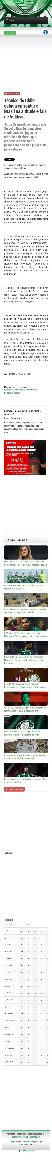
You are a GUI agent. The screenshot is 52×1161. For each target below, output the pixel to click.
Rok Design (31, 1141)
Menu (12, 20)
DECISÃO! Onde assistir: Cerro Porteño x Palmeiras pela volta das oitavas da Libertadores (25, 685)
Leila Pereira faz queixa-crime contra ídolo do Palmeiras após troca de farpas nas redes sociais (25, 563)
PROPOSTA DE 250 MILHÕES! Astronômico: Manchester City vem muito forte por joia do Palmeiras (23, 660)
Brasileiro (9, 920)
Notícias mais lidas (12, 393)
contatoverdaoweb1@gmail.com (26, 1137)
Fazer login (10, 33)
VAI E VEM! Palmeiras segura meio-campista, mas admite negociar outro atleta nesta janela (25, 709)
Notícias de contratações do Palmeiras (21, 389)
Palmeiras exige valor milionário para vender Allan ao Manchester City (25, 781)
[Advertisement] (28, 3)
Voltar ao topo (27, 1150)
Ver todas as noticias (14, 789)
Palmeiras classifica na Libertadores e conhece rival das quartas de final (24, 587)
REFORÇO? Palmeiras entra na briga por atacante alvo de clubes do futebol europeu (25, 757)
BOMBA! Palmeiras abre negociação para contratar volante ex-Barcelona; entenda (22, 733)
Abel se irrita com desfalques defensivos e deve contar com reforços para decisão (25, 611)
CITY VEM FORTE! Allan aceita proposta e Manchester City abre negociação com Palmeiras (25, 635)
